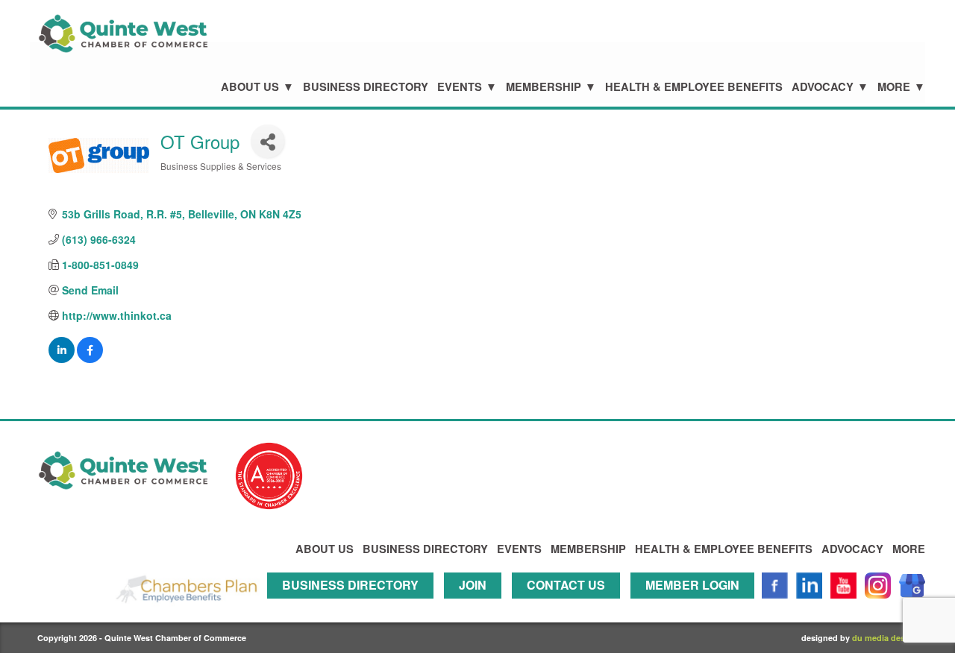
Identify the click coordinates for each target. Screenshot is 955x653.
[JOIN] (476, 604)
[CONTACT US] (569, 604)
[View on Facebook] (90, 358)
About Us (250, 87)
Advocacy (823, 87)
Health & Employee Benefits (694, 87)
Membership (543, 87)
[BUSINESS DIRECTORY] (354, 604)
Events (459, 87)
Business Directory (365, 87)
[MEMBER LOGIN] (696, 604)
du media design (885, 637)
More (893, 87)
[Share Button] (267, 141)
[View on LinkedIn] (61, 358)
